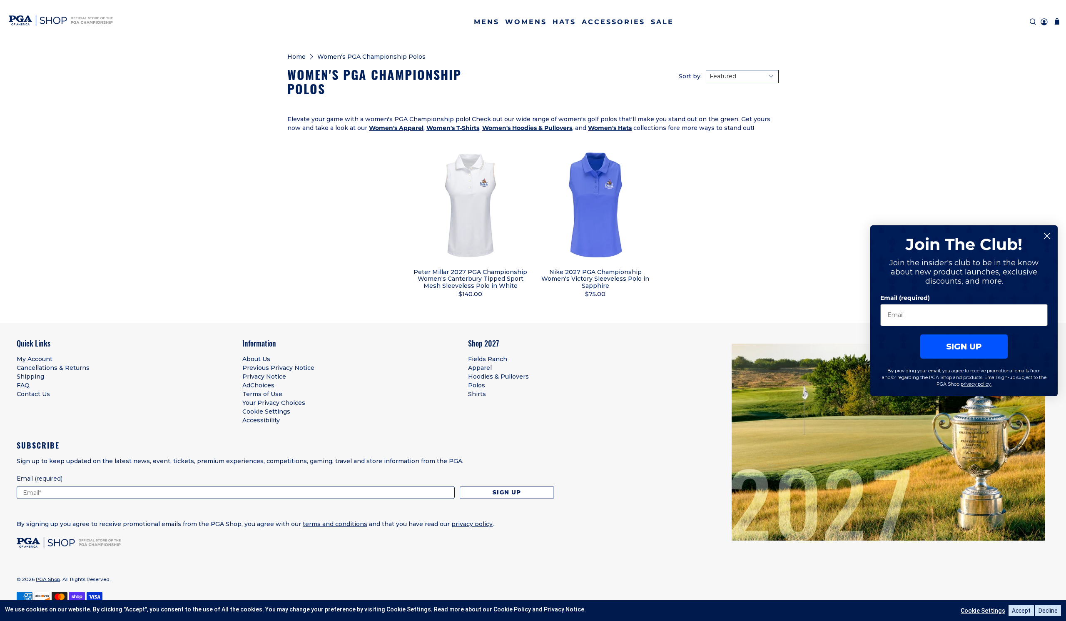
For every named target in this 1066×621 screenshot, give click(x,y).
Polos (476, 385)
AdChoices (258, 385)
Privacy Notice (264, 376)
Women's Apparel (396, 128)
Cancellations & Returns (53, 368)
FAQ (23, 385)
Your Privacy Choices (273, 403)
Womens (526, 22)
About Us (256, 359)
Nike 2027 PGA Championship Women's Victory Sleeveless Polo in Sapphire (595, 278)
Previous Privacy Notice (278, 368)
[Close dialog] (1047, 236)
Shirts (477, 394)
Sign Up (506, 492)
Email (39, 478)
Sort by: (690, 76)
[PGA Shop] (61, 22)
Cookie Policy (512, 609)
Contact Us (33, 394)
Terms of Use (262, 394)
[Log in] (1044, 22)
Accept (1021, 610)
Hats (564, 22)
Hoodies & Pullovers (498, 376)
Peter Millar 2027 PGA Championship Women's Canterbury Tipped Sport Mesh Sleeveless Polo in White (470, 278)
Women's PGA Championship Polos (371, 56)
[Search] (1033, 22)
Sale (662, 22)
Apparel (480, 368)
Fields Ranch (487, 359)
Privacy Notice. (565, 609)
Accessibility (261, 420)
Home (296, 56)
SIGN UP (964, 346)
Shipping (30, 376)
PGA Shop (48, 579)
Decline (1048, 610)
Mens (486, 22)
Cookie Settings (266, 411)
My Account (34, 359)
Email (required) (905, 297)
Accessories (613, 22)
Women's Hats (610, 128)
